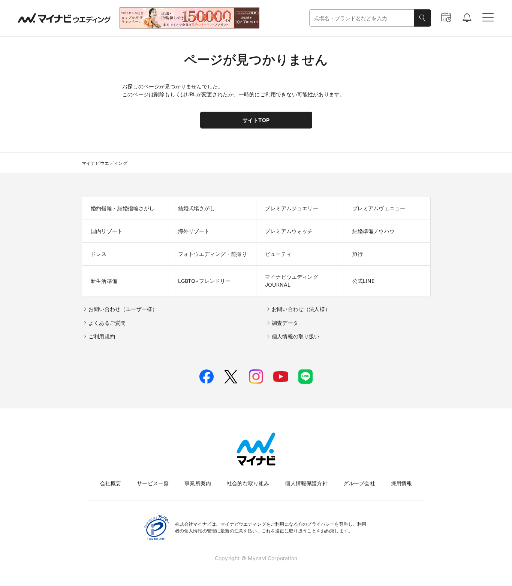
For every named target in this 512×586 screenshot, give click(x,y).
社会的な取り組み (248, 483)
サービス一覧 (153, 483)
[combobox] (362, 18)
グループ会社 (359, 483)
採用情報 (401, 483)
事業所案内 (197, 483)
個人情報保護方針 (306, 483)
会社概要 (110, 483)
